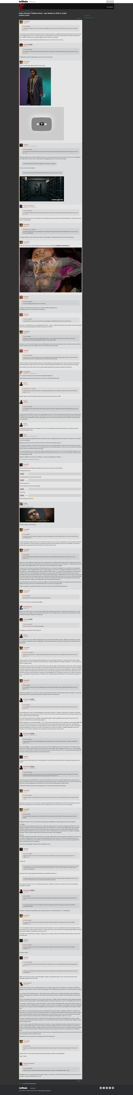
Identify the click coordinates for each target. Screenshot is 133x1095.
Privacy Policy (48, 1090)
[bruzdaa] (21, 503)
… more (25, 29)
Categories (110, 7)
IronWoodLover (27, 606)
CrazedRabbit (26, 371)
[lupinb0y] (21, 145)
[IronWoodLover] (21, 608)
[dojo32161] (21, 45)
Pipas (24, 434)
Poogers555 (26, 21)
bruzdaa (25, 503)
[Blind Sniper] (21, 700)
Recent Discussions (88, 17)
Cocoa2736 (26, 464)
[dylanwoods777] (21, 984)
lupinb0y (25, 26)
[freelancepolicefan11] (21, 206)
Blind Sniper (26, 699)
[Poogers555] (21, 22)
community (32, 1)
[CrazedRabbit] (21, 372)
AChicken (26, 296)
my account (110, 1)
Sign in (20, 1083)
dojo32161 (25, 44)
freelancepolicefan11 (28, 205)
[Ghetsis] (21, 384)
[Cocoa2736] (21, 464)
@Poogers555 (23, 507)
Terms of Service (41, 1090)
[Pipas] (21, 435)
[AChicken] (21, 297)
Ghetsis (25, 383)
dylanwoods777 (27, 983)
